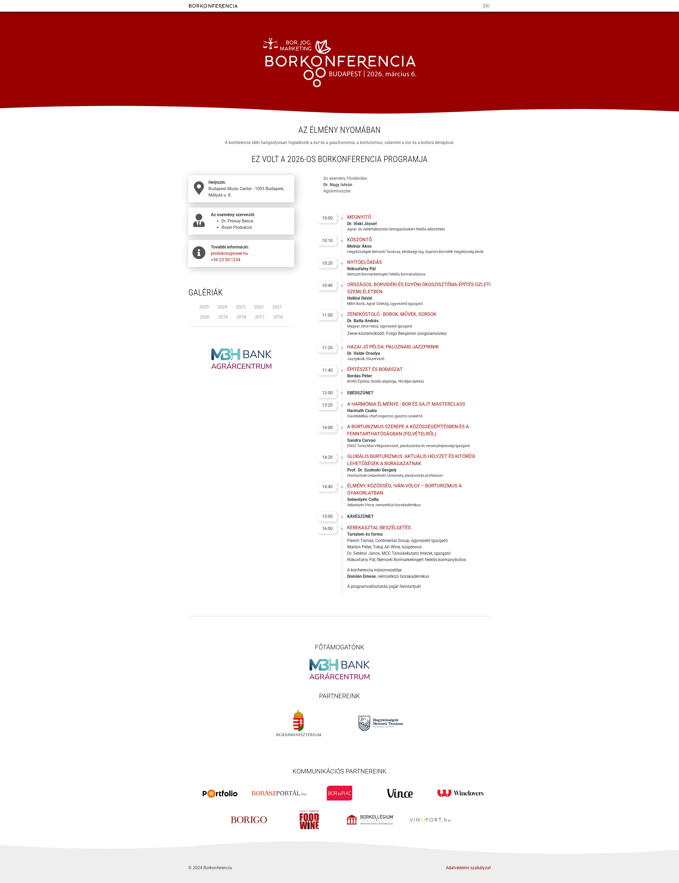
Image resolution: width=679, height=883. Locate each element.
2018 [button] (241, 317)
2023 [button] (240, 306)
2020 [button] (205, 317)
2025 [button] (204, 306)
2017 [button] (259, 317)
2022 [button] (259, 306)
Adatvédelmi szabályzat (468, 867)
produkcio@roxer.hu (229, 253)
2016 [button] (278, 317)
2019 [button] (223, 317)
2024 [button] (222, 306)
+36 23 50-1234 (225, 259)
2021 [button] (277, 306)
